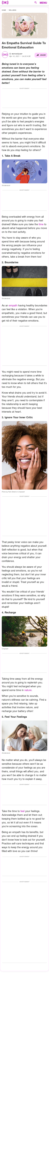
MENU (43, 2)
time (41, 224)
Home (4, 10)
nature (28, 690)
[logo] (5, 2)
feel (22, 811)
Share (43, 55)
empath (13, 305)
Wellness (12, 10)
